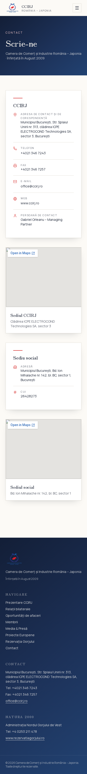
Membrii (12, 622)
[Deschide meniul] (77, 7)
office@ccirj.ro (32, 186)
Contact (12, 648)
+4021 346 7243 (33, 153)
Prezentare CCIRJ (19, 602)
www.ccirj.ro (30, 203)
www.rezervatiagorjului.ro (25, 738)
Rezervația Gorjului (20, 641)
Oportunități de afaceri (23, 615)
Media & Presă (16, 628)
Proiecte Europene (20, 635)
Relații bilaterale (18, 609)
